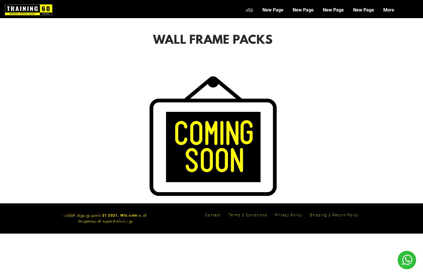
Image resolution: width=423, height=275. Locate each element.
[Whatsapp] (406, 260)
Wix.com (128, 215)
